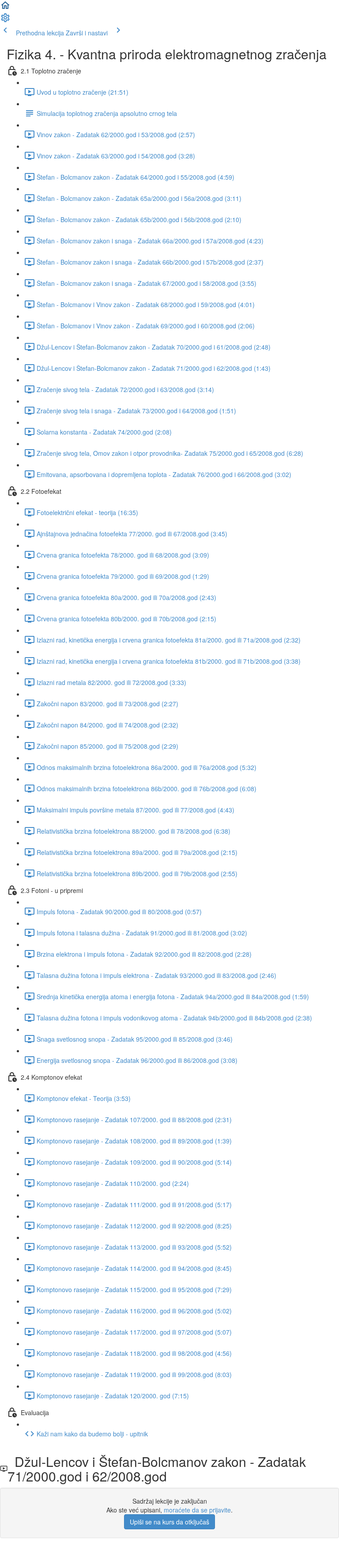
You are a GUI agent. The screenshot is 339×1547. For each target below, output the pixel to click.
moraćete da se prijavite (197, 1509)
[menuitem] (5, 20)
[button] (5, 8)
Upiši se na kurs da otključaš (169, 1521)
